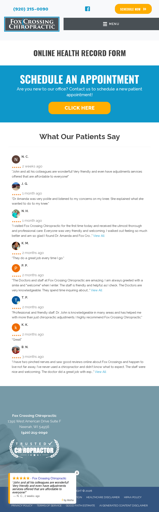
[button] (79, 108)
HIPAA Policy (133, 497)
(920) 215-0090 (30, 9)
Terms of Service (49, 505)
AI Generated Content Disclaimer (123, 505)
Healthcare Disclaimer (103, 497)
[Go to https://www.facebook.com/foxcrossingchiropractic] (87, 9)
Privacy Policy (22, 505)
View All (99, 235)
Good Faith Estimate (80, 505)
